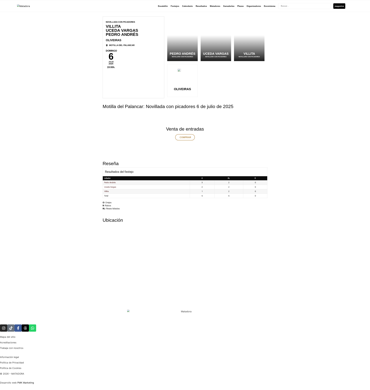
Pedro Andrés (110, 182)
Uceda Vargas (110, 187)
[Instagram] (3, 328)
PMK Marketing (25, 382)
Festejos (175, 6)
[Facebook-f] (18, 328)
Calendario (187, 6)
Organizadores (254, 6)
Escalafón (163, 6)
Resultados (201, 6)
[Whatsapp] (32, 328)
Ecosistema (269, 6)
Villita (106, 191)
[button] (185, 137)
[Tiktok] (10, 328)
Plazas (240, 6)
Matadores (215, 6)
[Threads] (25, 328)
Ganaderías (228, 6)
